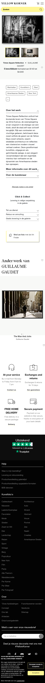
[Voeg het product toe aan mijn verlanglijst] (44, 345)
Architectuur (29, 502)
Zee (25, 527)
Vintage (5, 548)
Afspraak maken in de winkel (22, 187)
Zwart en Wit (7, 527)
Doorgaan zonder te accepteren (35, 665)
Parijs (4, 569)
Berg (4, 552)
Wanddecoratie (8, 578)
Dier (3, 531)
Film (3, 565)
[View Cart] (38, 3)
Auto (26, 506)
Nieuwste (5, 506)
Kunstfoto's (24, 87)
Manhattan (11, 87)
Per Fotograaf (7, 590)
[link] (13, 3)
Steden (5, 523)
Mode (4, 519)
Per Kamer (6, 582)
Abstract (27, 514)
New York (32, 93)
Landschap (6, 535)
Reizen (4, 540)
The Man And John (22, 337)
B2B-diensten (7, 488)
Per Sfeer (5, 586)
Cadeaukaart (7, 502)
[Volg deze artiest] (42, 260)
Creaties (27, 535)
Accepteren (35, 673)
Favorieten (6, 514)
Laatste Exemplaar (9, 510)
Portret (27, 523)
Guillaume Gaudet (22, 339)
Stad (36, 87)
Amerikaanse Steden (15, 93)
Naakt (26, 531)
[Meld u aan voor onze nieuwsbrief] (41, 636)
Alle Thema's (7, 573)
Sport (4, 544)
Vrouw (26, 519)
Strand (27, 510)
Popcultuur (6, 557)
